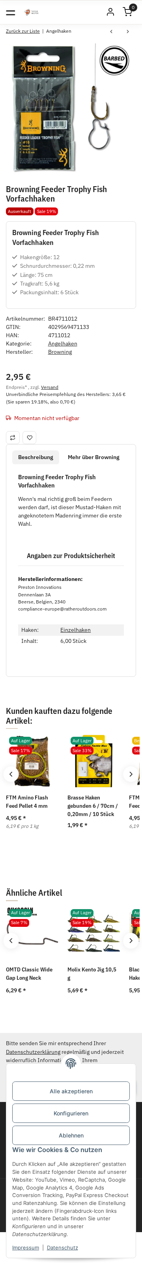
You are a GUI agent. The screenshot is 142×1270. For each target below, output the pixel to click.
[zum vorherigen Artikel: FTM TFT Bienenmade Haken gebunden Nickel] (111, 32)
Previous (11, 774)
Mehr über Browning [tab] (94, 457)
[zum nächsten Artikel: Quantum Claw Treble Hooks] (128, 32)
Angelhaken (62, 343)
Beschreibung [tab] (35, 457)
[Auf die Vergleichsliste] (13, 437)
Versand (49, 387)
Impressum (25, 1247)
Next (130, 774)
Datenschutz (62, 1247)
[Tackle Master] (31, 12)
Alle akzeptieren (71, 1091)
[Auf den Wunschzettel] (29, 437)
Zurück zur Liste (23, 31)
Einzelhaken (75, 629)
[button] (110, 12)
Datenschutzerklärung (33, 1051)
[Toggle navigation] (10, 12)
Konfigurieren (71, 1113)
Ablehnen (71, 1135)
